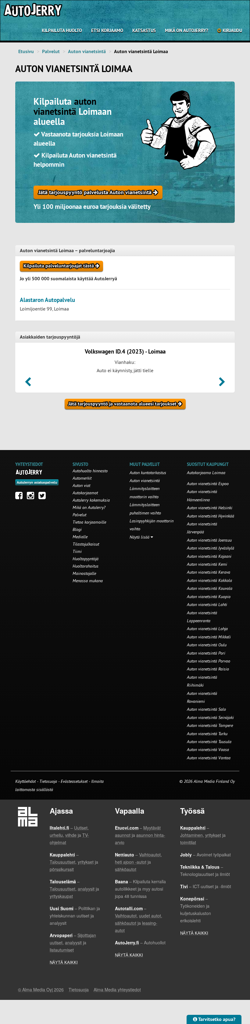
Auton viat (81, 485)
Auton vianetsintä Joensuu (209, 540)
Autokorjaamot (85, 493)
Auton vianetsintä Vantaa (208, 758)
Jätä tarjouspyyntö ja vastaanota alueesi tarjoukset (123, 404)
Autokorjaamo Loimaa (206, 472)
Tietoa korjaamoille (89, 522)
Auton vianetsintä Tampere (210, 725)
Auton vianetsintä (87, 51)
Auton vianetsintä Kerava (208, 572)
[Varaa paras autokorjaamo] (29, 472)
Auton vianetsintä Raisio (208, 669)
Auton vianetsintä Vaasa (208, 749)
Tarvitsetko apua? (216, 1019)
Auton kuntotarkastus (148, 472)
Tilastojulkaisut (86, 544)
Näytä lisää (140, 537)
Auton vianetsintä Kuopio (208, 596)
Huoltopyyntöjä (85, 558)
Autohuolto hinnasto (90, 471)
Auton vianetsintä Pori (206, 653)
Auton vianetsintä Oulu (207, 645)
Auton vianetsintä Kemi (207, 564)
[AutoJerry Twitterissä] (43, 497)
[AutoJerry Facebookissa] (20, 497)
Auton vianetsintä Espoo (208, 483)
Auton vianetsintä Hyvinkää (210, 516)
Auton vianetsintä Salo (206, 709)
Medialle (80, 536)
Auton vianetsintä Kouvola (209, 588)
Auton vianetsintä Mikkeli (209, 637)
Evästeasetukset (74, 781)
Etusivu (26, 51)
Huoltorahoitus (85, 566)
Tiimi (77, 551)
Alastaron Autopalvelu (47, 300)
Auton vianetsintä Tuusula (209, 741)
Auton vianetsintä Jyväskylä (210, 548)
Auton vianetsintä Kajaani (209, 556)
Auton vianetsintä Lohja (207, 628)
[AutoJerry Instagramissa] (32, 497)
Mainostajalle (84, 573)
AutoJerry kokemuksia (91, 500)
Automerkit (82, 478)
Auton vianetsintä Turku (207, 733)
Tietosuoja (48, 781)
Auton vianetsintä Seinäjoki (210, 717)
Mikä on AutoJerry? (186, 30)
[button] (27, 384)
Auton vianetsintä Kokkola (209, 580)
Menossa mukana (88, 580)
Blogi (77, 529)
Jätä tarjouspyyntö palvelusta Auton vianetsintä (95, 192)
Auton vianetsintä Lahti (207, 604)
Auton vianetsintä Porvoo (208, 661)
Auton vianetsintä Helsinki (209, 507)
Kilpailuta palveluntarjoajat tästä (59, 266)
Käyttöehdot (26, 781)
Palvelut (51, 51)
